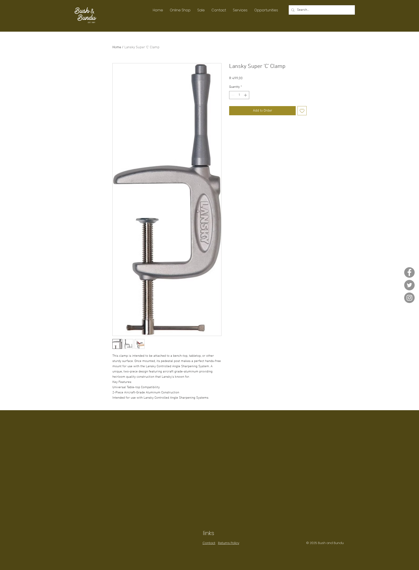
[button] (180, 10)
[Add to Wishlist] (302, 110)
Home (116, 47)
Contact (209, 543)
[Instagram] (409, 298)
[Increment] (246, 95)
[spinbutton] (239, 95)
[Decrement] (232, 95)
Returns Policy (228, 543)
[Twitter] (409, 285)
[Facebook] (409, 272)
